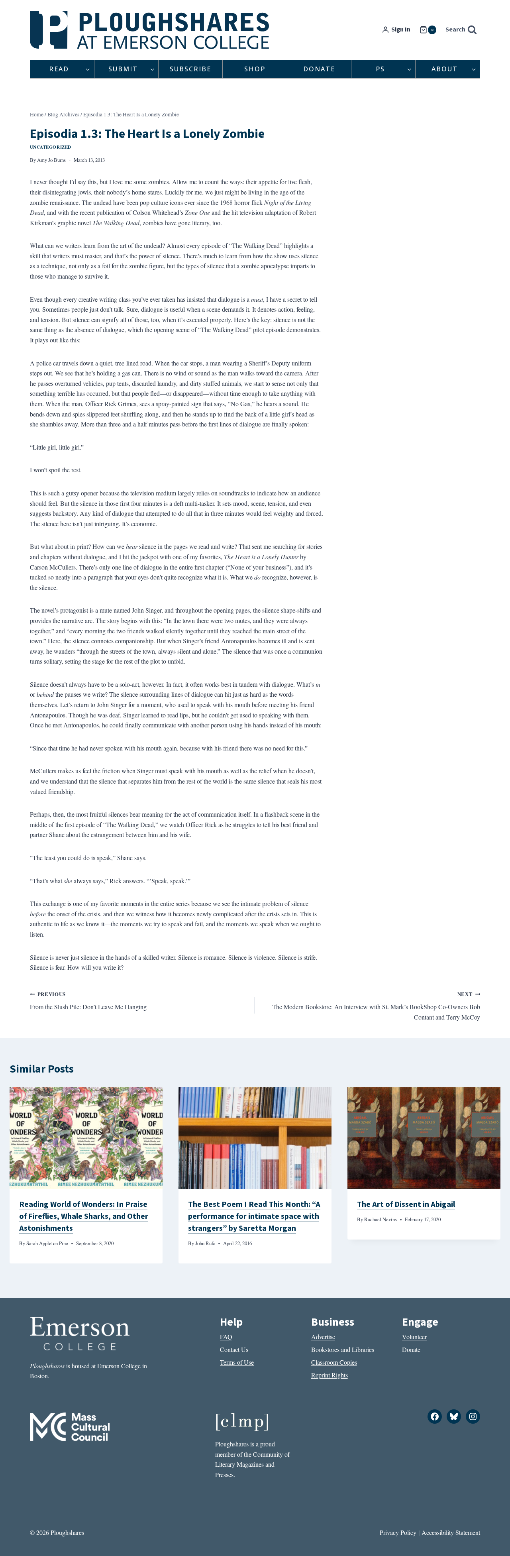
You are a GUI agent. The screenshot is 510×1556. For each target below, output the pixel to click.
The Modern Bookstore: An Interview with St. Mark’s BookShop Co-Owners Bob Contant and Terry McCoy (376, 1005)
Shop (254, 69)
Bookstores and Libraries (342, 1349)
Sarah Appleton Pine (47, 1243)
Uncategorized (50, 146)
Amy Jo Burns (51, 159)
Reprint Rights (329, 1375)
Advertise (323, 1336)
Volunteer (414, 1336)
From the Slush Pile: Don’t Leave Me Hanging (88, 1000)
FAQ (226, 1336)
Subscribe (190, 69)
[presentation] (86, 1138)
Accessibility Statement (451, 1532)
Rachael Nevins (380, 1219)
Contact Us (234, 1349)
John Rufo (205, 1243)
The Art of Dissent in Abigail (406, 1204)
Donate (319, 69)
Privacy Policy (398, 1532)
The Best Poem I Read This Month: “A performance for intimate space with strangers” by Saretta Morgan (254, 1216)
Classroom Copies (334, 1362)
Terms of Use (237, 1362)
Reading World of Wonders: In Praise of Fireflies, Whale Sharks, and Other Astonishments (83, 1216)
